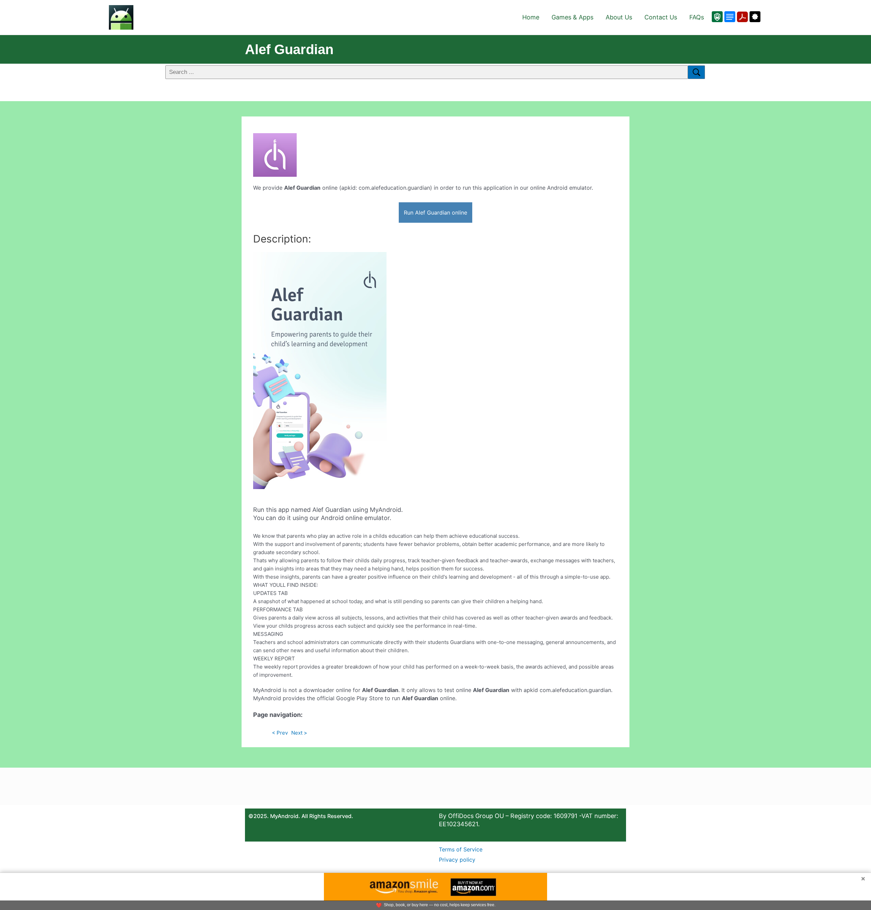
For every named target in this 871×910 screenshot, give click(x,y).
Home (530, 17)
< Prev (280, 732)
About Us (619, 17)
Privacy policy (457, 859)
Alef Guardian (289, 49)
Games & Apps (572, 17)
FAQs (696, 17)
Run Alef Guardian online (435, 212)
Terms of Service (460, 849)
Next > (299, 732)
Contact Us (660, 17)
